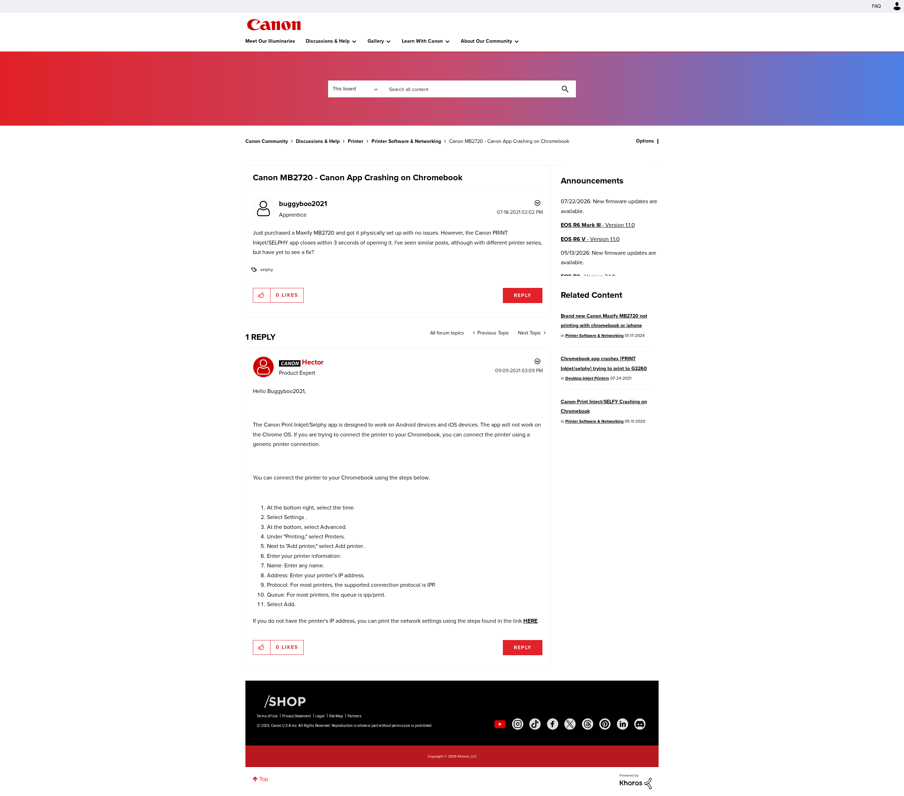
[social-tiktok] (535, 724)
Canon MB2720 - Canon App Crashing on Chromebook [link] (509, 141)
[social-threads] (587, 724)
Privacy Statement (296, 716)
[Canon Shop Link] (281, 701)
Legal (320, 716)
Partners (354, 716)
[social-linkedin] (622, 724)
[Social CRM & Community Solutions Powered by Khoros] (636, 781)
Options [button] (645, 141)
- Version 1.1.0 (598, 225)
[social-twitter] (570, 724)
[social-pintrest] (605, 724)
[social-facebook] (552, 724)
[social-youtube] (500, 724)
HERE (530, 621)
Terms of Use (267, 716)
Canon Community (274, 25)
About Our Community (486, 41)
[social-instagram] (517, 724)
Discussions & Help (328, 41)
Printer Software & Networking (406, 141)
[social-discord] (640, 724)
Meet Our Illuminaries (270, 41)
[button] (261, 295)
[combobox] (479, 88)
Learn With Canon (422, 41)
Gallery (376, 41)
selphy (266, 269)
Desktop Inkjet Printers (587, 378)
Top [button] (263, 779)
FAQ (876, 6)
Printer (355, 141)
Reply (522, 295)
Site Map (336, 716)
